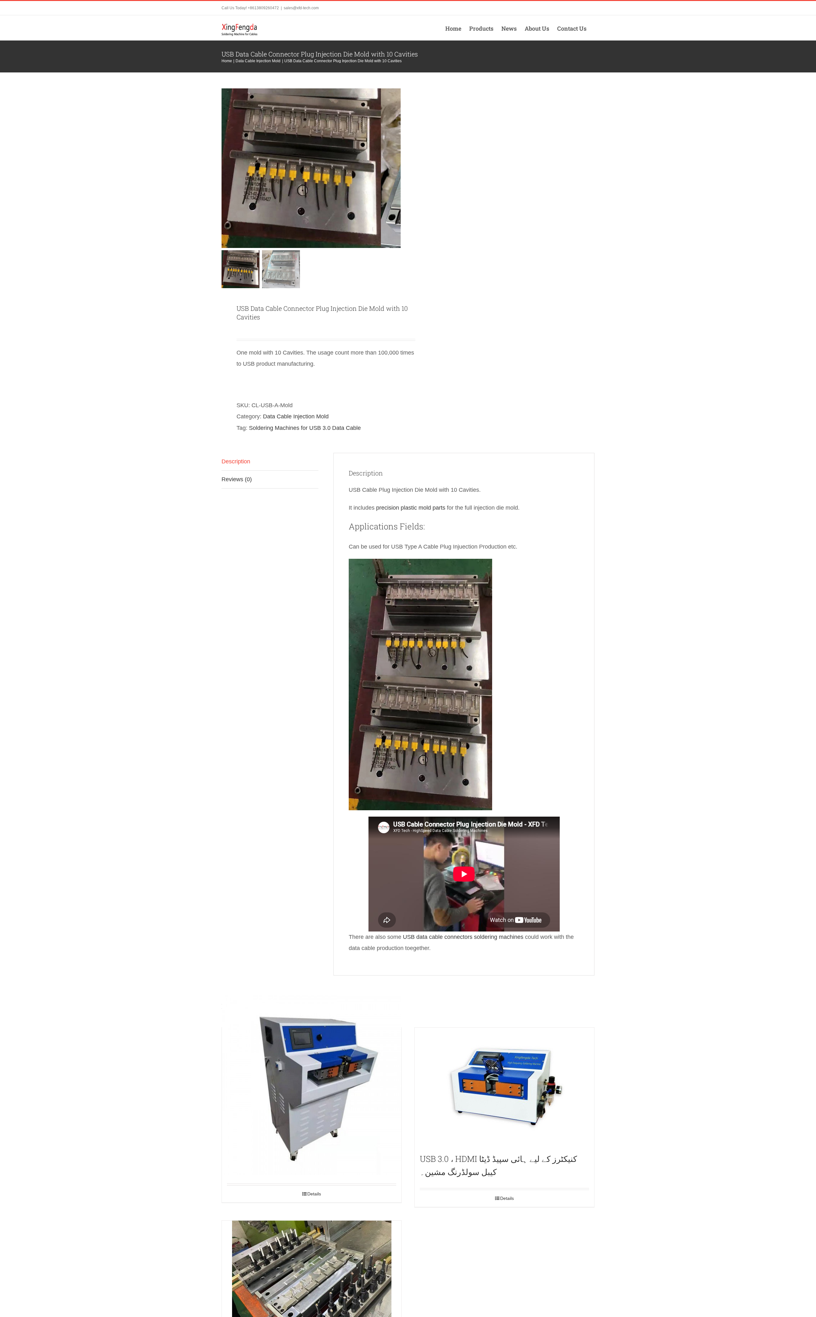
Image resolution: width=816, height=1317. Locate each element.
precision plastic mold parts (410, 508)
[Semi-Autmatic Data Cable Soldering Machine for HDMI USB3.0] (311, 1085)
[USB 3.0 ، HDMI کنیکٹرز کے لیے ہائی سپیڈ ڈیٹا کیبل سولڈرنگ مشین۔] (504, 1087)
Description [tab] (236, 461)
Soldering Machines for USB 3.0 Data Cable (305, 428)
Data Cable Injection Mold (296, 416)
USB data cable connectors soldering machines (463, 937)
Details (314, 1193)
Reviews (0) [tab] (237, 479)
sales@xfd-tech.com (301, 8)
